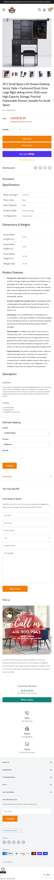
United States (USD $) (10, 830)
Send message (15, 589)
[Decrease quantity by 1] (13, 129)
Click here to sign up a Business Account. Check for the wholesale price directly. (27, 2)
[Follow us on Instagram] (14, 842)
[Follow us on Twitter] (9, 842)
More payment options (27, 160)
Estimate (9, 466)
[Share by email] (49, 168)
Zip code (5, 450)
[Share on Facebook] (35, 168)
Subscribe (10, 819)
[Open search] (39, 9)
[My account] (44, 9)
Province (6, 439)
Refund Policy (7, 476)
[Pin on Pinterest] (40, 168)
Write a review (27, 700)
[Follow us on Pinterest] (18, 842)
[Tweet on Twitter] (45, 168)
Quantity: (6, 129)
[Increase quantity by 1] (26, 129)
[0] (49, 9)
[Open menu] (4, 10)
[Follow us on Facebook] (4, 842)
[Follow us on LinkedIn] (23, 842)
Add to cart (27, 139)
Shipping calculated (17, 122)
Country (5, 428)
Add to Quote (27, 145)
